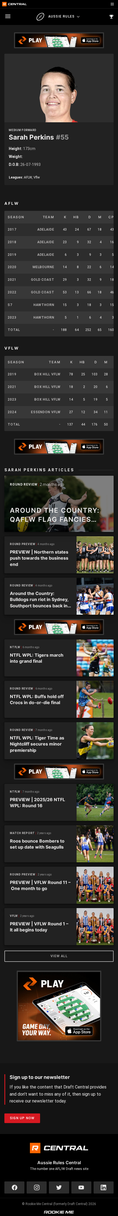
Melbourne (43, 267)
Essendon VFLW (46, 412)
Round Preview (22, 544)
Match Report (22, 833)
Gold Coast (42, 280)
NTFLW (15, 647)
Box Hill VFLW (47, 374)
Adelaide (45, 229)
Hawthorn (43, 305)
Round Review (24, 484)
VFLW (14, 915)
